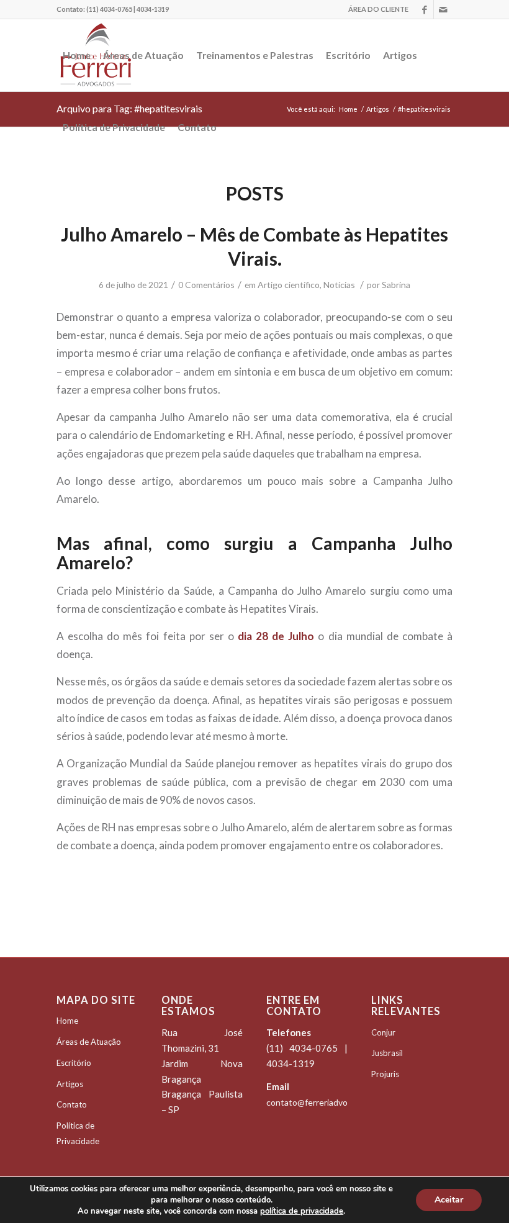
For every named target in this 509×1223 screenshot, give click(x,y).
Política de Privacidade (77, 1133)
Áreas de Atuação (88, 1042)
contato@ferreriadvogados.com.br (332, 1102)
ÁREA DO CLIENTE (378, 9)
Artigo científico (289, 284)
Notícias (339, 284)
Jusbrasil (387, 1053)
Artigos (69, 1084)
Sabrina (396, 284)
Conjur (383, 1032)
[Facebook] (424, 9)
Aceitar (449, 1200)
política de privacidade (301, 1211)
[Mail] (443, 9)
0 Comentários (206, 284)
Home (67, 1021)
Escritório (73, 1063)
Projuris (385, 1074)
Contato (71, 1104)
